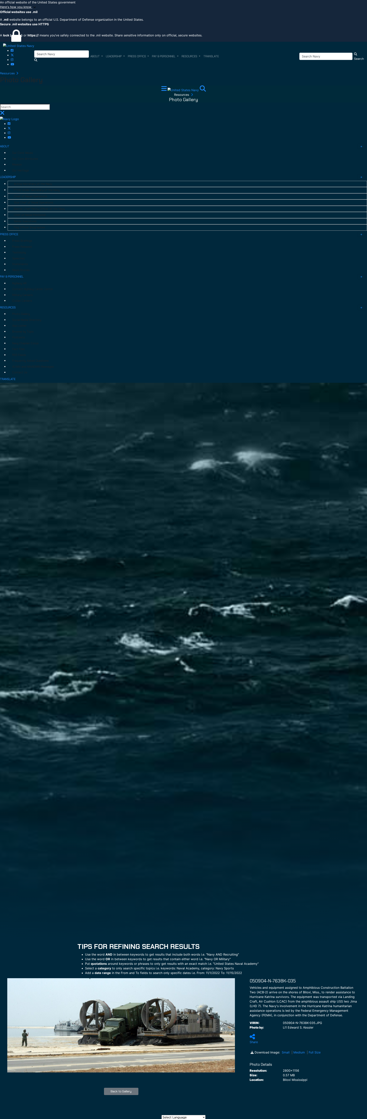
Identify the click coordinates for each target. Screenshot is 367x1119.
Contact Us (19, 372)
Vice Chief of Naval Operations (33, 202)
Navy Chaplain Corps (25, 343)
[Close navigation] (2, 114)
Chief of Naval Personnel (30, 215)
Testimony (19, 252)
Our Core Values (22, 153)
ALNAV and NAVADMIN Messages (33, 367)
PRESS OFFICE (9, 234)
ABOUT (4, 146)
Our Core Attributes (25, 159)
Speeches (18, 258)
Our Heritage (20, 170)
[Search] (203, 90)
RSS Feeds (19, 355)
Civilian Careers (22, 301)
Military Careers (22, 295)
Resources (7, 73)
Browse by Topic (23, 332)
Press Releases (22, 247)
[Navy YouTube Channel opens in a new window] (12, 64)
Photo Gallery (21, 314)
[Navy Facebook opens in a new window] (12, 50)
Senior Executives (25, 221)
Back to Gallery (121, 1091)
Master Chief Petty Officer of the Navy (39, 209)
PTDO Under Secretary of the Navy (37, 190)
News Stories (21, 270)
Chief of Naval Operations (30, 196)
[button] (183, 7)
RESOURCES (8, 307)
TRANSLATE (7, 379)
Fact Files (18, 349)
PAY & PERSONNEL (12, 277)
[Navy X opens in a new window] (12, 55)
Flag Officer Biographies (29, 227)
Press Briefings (22, 241)
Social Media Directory (26, 320)
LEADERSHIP (8, 177)
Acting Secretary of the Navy (33, 184)
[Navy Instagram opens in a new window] (12, 59)
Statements (20, 264)
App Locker (19, 326)
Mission (17, 164)
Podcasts (18, 337)
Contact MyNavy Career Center (32, 289)
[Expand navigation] (164, 90)
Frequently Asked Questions (30, 361)
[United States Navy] (18, 46)
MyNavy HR (19, 283)
